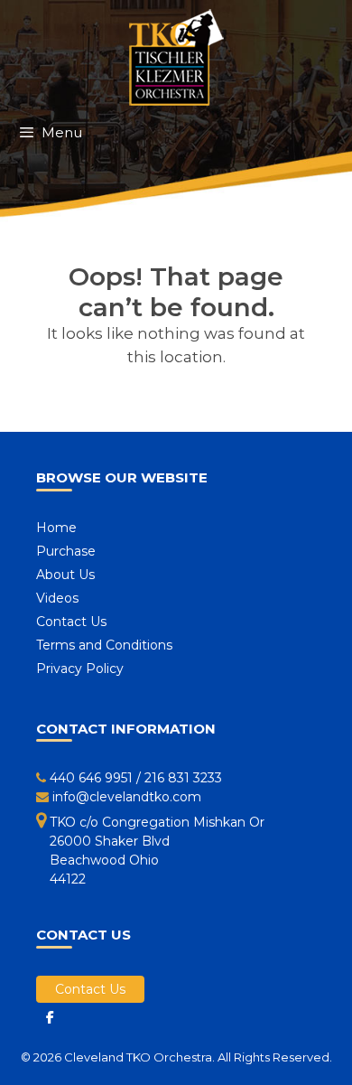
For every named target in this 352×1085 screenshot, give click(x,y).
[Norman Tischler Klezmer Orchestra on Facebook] (49, 1017)
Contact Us (71, 621)
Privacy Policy (80, 668)
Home (56, 527)
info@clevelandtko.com (126, 797)
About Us (65, 574)
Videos (57, 598)
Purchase (66, 551)
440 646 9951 (91, 778)
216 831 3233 (183, 778)
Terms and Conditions (104, 645)
